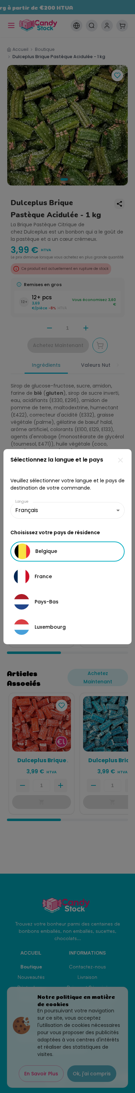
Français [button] (26, 510)
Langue (21, 501)
